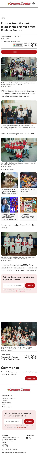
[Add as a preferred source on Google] (18, 45)
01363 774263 (12, 449)
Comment (31, 378)
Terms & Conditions (9, 398)
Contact (4, 401)
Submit (30, 285)
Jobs (3, 405)
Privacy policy (6, 403)
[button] (4, 3)
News (3, 18)
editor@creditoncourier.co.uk (15, 453)
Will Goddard (7, 36)
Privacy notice (20, 291)
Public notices (6, 407)
